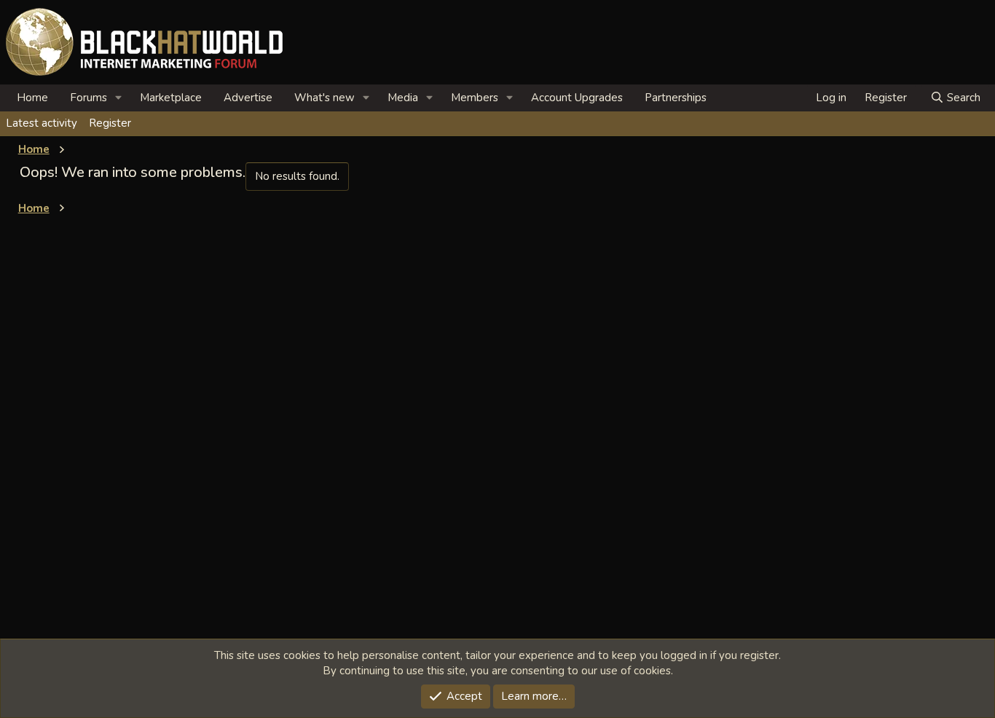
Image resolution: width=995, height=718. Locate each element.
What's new (324, 97)
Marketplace (171, 97)
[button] (119, 97)
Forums (88, 97)
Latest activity (41, 123)
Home (32, 97)
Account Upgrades (577, 97)
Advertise (248, 97)
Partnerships (676, 97)
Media (403, 97)
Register (110, 123)
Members (474, 97)
